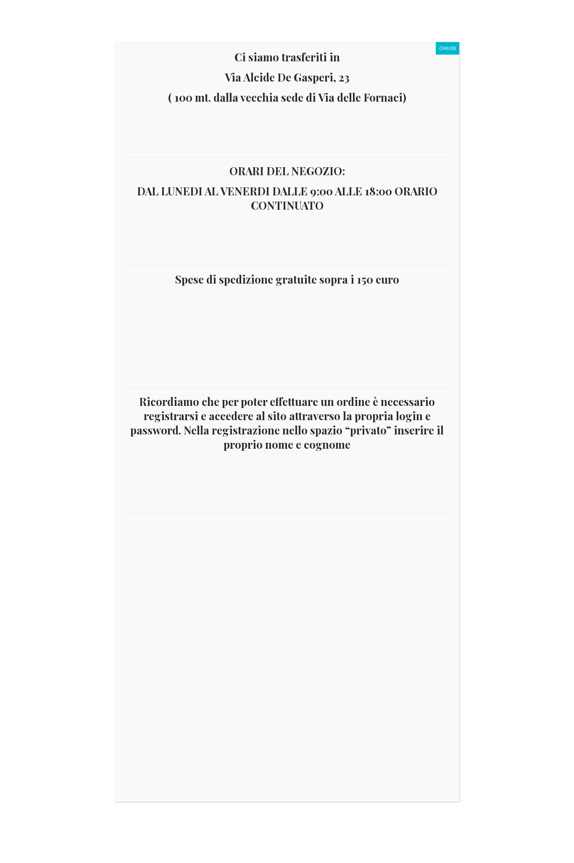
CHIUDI (447, 48)
